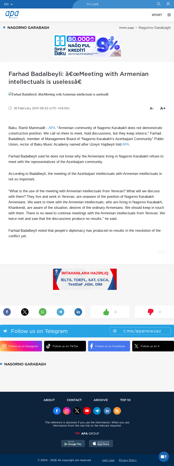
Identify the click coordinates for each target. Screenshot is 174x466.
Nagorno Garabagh (155, 28)
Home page (126, 27)
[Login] (168, 4)
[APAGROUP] (87, 433)
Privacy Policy (128, 460)
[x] (77, 411)
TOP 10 (125, 400)
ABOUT (49, 400)
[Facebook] (57, 411)
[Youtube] (87, 411)
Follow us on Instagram (23, 346)
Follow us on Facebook (110, 346)
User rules (108, 460)
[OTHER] (168, 14)
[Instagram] (67, 411)
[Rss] (117, 411)
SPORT (157, 15)
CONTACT (74, 400)
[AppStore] (101, 444)
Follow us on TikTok (65, 346)
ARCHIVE (101, 400)
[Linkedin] (107, 411)
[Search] (158, 4)
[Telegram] (97, 411)
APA (51, 128)
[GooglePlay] (73, 444)
